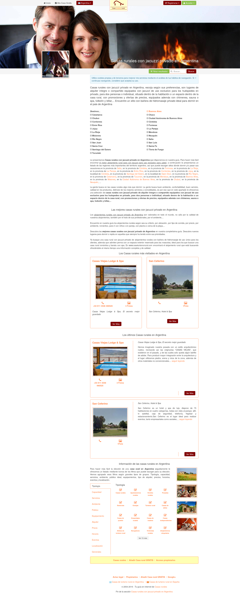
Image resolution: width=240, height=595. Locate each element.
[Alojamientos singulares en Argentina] (165, 528)
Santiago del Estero (135, 173)
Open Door (166, 173)
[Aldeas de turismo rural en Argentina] (120, 528)
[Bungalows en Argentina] (135, 528)
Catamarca (111, 176)
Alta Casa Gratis (64, 3)
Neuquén (94, 182)
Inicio (48, 3)
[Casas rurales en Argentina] (120, 490)
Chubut (177, 179)
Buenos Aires (192, 176)
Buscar (191, 71)
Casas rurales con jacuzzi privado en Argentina (152, 591)
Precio (95, 527)
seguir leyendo (178, 361)
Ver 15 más (143, 538)
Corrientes (165, 171)
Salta (119, 168)
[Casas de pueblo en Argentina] (120, 515)
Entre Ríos (138, 171)
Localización (97, 545)
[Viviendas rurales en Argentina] (150, 528)
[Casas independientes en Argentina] (165, 515)
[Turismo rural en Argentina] (150, 502)
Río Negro (193, 173)
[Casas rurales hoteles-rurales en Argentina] (150, 490)
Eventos (95, 539)
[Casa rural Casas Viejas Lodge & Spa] (116, 282)
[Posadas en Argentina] (165, 490)
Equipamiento (98, 516)
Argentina (85, 3)
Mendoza (164, 176)
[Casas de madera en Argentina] (150, 515)
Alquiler (95, 521)
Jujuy (190, 171)
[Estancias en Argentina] (120, 502)
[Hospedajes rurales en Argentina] (135, 515)
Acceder (189, 3)
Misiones (111, 179)
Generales (96, 551)
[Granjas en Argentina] (135, 502)
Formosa (169, 168)
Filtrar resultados (160, 71)
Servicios (96, 498)
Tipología (96, 486)
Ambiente (96, 504)
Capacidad (96, 492)
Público (95, 510)
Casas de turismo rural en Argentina (127, 581)
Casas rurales (161, 586)
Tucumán (138, 176)
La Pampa (111, 171)
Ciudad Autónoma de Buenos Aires (138, 179)
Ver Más (116, 324)
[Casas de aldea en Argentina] (165, 502)
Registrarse (172, 3)
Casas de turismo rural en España (164, 581)
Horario (95, 533)
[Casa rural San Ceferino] (172, 282)
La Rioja (194, 168)
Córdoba (143, 168)
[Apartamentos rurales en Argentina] (135, 490)
